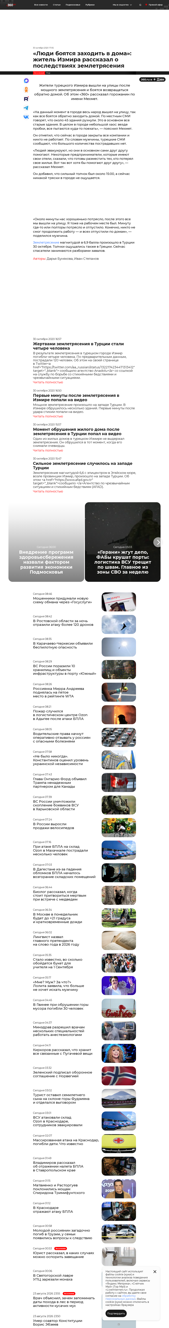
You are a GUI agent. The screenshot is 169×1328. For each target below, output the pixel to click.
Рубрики (90, 5)
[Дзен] (152, 79)
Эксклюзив (39, 73)
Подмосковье (73, 5)
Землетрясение (46, 242)
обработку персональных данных (120, 1297)
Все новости (41, 4)
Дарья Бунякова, (60, 259)
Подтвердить (116, 1313)
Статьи (56, 4)
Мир (48, 73)
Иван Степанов (86, 259)
